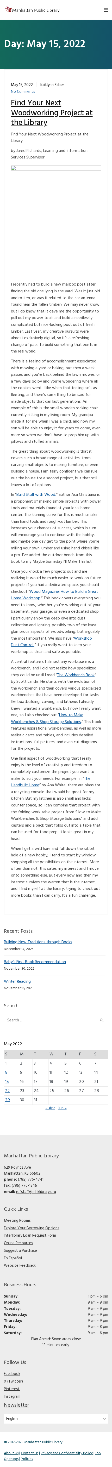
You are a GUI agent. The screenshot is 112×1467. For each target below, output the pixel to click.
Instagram (12, 1397)
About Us (11, 1453)
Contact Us (29, 1453)
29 (7, 1100)
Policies (27, 1459)
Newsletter (16, 1405)
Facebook (12, 1374)
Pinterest (12, 1389)
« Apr (50, 1108)
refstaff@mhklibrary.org (36, 1192)
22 (7, 1091)
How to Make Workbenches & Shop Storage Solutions (47, 718)
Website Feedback (20, 1266)
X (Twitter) (13, 1381)
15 (7, 1081)
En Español (13, 1258)
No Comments (23, 92)
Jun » (62, 1108)
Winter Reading (17, 981)
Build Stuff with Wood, (36, 494)
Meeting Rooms (17, 1221)
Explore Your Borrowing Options (31, 1228)
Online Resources (18, 1243)
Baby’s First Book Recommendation (35, 962)
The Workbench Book (76, 675)
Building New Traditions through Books (38, 942)
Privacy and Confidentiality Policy (67, 1453)
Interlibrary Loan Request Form (30, 1235)
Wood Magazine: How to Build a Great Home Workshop (54, 595)
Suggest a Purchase (20, 1251)
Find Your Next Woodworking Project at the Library (52, 113)
